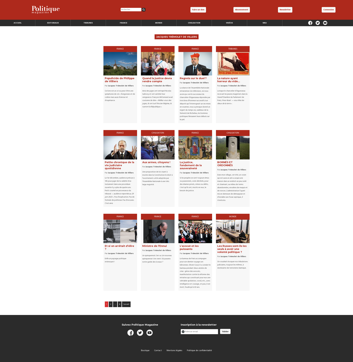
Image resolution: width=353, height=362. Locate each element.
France (123, 23)
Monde (158, 23)
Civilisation (194, 23)
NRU (265, 23)
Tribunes (88, 23)
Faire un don (198, 9)
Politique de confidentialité (199, 350)
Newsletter (285, 9)
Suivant (126, 304)
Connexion (328, 9)
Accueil (18, 23)
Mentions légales (174, 350)
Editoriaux (53, 23)
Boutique (145, 350)
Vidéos (229, 23)
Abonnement (241, 9)
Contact (158, 350)
